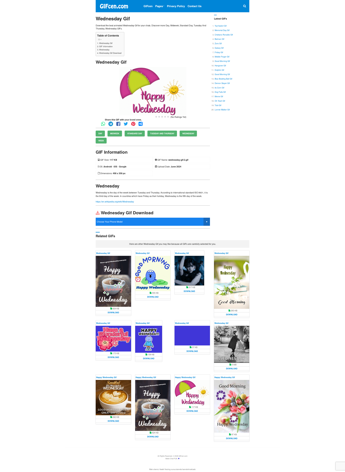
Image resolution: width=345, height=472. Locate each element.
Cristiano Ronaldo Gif (224, 34)
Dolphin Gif (219, 70)
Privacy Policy (176, 6)
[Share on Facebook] (119, 125)
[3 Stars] (162, 116)
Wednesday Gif (105, 43)
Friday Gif (219, 52)
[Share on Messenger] (142, 125)
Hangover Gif (220, 65)
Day (100, 133)
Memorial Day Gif (222, 30)
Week (101, 140)
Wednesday (104, 49)
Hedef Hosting (164, 469)
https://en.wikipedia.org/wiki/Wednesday (115, 201)
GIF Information (106, 46)
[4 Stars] (165, 116)
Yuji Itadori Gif (221, 25)
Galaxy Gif (219, 47)
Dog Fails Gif (220, 92)
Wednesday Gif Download (110, 52)
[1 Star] (156, 116)
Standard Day (134, 133)
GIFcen (148, 6)
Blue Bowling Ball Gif (223, 78)
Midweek (114, 133)
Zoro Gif (218, 43)
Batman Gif (219, 39)
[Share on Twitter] (127, 125)
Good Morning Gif (222, 61)
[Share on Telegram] (112, 125)
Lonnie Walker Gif (222, 109)
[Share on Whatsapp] (104, 125)
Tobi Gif (218, 105)
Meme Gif (219, 96)
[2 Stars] (159, 116)
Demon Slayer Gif (222, 83)
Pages (159, 6)
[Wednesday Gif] (152, 90)
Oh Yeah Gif (220, 100)
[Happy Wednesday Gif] (113, 397)
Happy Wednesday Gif (106, 377)
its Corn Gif (219, 87)
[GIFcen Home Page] (114, 5)
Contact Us (194, 6)
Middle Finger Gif (222, 56)
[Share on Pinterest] (134, 125)
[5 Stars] (168, 116)
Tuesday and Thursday (162, 133)
